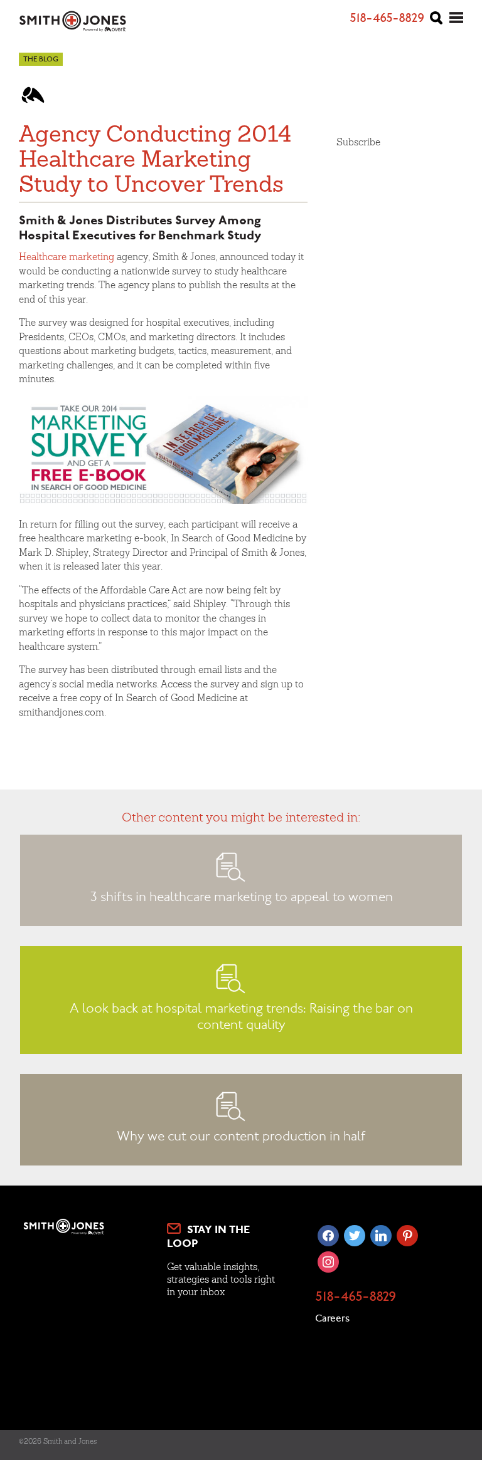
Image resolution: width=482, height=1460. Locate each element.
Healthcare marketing (66, 257)
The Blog (40, 59)
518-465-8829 (355, 1298)
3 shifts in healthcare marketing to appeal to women (241, 898)
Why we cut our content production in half (241, 1137)
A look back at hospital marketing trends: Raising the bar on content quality (241, 1018)
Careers (332, 1319)
